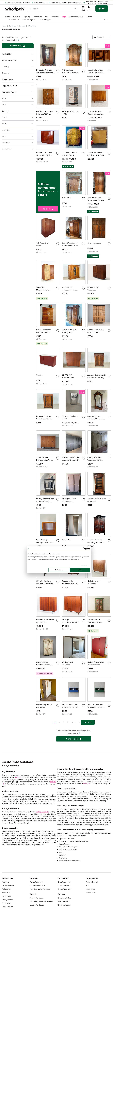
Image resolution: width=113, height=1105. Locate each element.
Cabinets (22, 26)
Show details (84, 565)
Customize (58, 569)
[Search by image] (74, 8)
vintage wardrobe (42, 812)
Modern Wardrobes (37, 905)
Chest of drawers (8, 885)
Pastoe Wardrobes (36, 882)
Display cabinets (7, 900)
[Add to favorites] (58, 71)
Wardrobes (32, 26)
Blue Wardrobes (63, 901)
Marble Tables (91, 893)
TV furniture (6, 903)
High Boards (6, 896)
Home (4, 26)
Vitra (87, 885)
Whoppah (86, 783)
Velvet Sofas (90, 889)
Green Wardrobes (64, 905)
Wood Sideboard (92, 882)
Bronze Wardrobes (64, 889)
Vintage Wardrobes (36, 898)
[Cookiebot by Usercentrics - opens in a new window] (84, 548)
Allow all (80, 569)
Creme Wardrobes (64, 898)
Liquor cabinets (7, 907)
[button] (95, 2)
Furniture (12, 26)
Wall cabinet (6, 889)
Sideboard (5, 882)
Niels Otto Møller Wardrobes (40, 889)
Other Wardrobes (64, 885)
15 (79, 722)
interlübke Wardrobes (37, 885)
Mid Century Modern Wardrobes (41, 901)
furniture (18, 777)
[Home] (14, 8)
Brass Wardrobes (64, 882)
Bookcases (6, 893)
